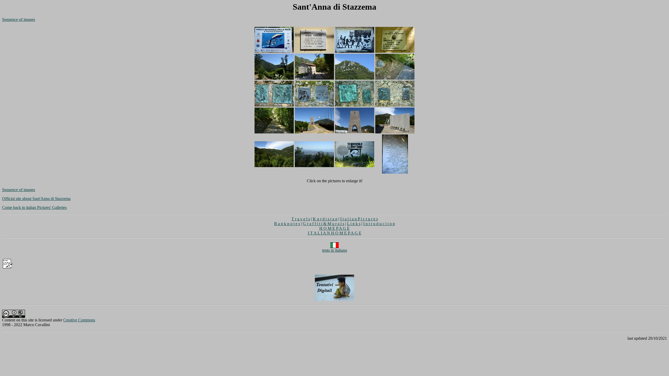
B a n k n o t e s (287, 223)
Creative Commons (79, 320)
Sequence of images (18, 19)
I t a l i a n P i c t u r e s (359, 219)
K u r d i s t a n (325, 219)
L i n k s (353, 223)
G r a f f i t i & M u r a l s (323, 223)
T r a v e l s (300, 219)
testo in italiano (334, 250)
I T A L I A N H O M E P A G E (334, 233)
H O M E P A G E (334, 228)
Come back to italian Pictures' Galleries (34, 207)
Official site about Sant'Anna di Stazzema (36, 198)
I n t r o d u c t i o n (379, 223)
